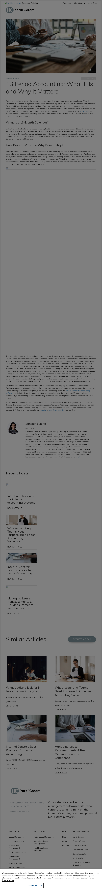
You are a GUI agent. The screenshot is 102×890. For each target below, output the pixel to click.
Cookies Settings (35, 885)
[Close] (98, 873)
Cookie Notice (8, 880)
